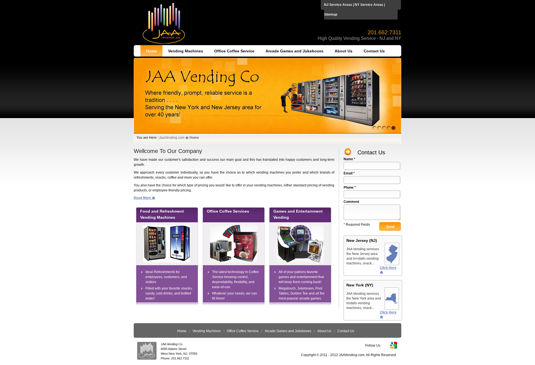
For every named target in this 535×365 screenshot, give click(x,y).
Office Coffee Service (234, 51)
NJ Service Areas (338, 5)
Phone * (350, 187)
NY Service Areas (369, 5)
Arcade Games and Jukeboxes (295, 51)
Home (151, 51)
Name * (349, 159)
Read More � (144, 198)
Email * (349, 173)
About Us (343, 51)
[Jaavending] (164, 43)
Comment (351, 202)
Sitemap (330, 14)
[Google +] (393, 347)
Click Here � (388, 270)
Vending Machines (185, 51)
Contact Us (374, 51)
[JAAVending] (267, 132)
